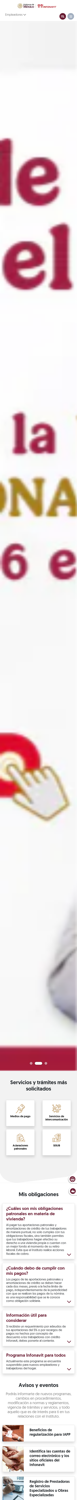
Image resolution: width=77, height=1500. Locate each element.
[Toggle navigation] (62, 16)
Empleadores (14, 14)
